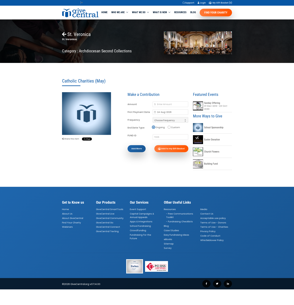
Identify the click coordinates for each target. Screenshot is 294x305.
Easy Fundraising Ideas (176, 234)
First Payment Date (139, 112)
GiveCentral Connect (108, 227)
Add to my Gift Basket (173, 148)
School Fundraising (140, 226)
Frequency (134, 119)
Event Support (138, 209)
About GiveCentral (72, 218)
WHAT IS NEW (160, 12)
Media (203, 209)
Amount (132, 104)
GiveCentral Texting (107, 231)
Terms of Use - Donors (213, 222)
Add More (136, 148)
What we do (138, 12)
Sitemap (169, 243)
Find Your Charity (215, 12)
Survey (168, 248)
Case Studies (171, 230)
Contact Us (206, 213)
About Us (67, 213)
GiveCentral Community (109, 218)
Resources (180, 12)
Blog (193, 12)
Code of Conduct (210, 235)
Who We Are (118, 12)
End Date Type (136, 127)
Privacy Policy (207, 231)
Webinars (67, 227)
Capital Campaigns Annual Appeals (142, 215)
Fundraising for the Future (140, 236)
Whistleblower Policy (212, 240)
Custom (175, 127)
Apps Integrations (141, 221)
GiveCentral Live (105, 213)
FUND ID (132, 135)
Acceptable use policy (213, 218)
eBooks (168, 239)
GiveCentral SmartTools (109, 209)
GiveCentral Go (104, 222)
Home (104, 12)
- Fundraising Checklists (179, 221)
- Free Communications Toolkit (179, 215)
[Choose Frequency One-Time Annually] (170, 120)
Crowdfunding (138, 230)
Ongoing (160, 127)
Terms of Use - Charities (214, 227)
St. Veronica (78, 34)
